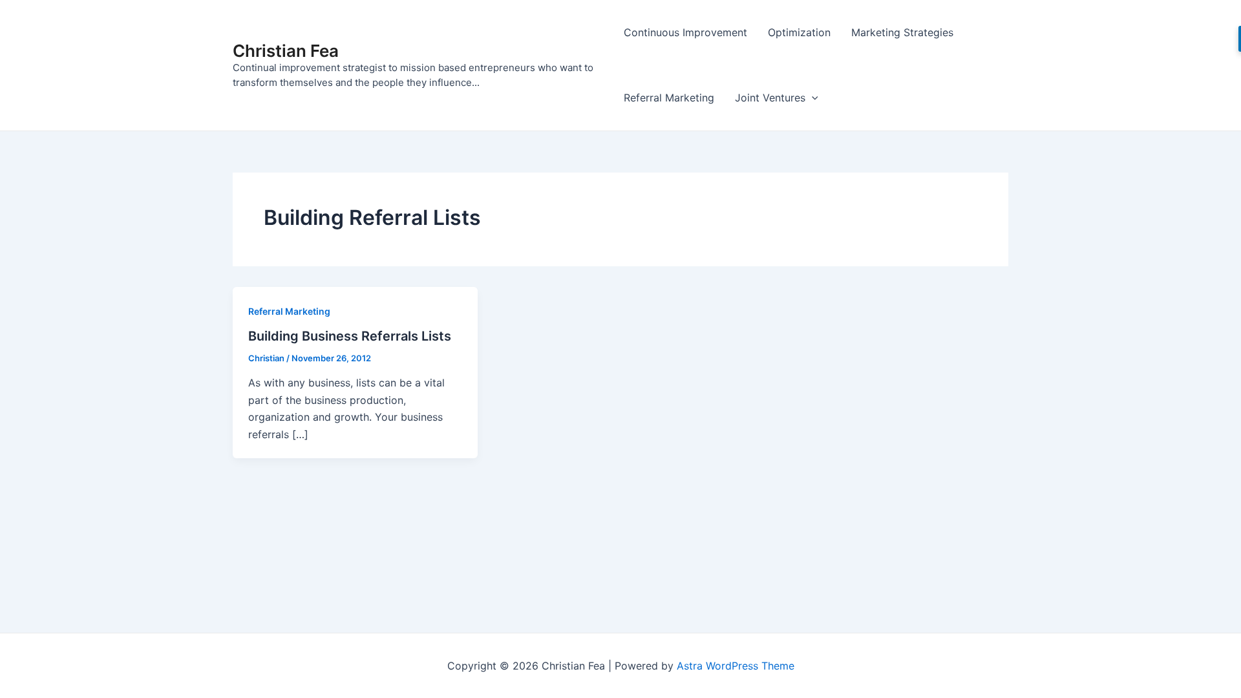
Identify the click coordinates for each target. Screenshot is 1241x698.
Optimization (799, 32)
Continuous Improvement (685, 32)
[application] (811, 98)
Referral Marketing (669, 97)
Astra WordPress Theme (735, 665)
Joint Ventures (770, 97)
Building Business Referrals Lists (349, 336)
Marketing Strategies (902, 32)
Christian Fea (286, 51)
